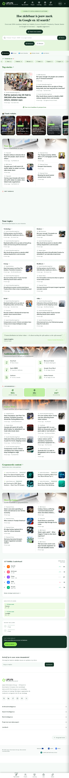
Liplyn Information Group (12, 750)
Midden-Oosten (34, 53)
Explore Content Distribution (56, 340)
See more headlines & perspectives (35, 107)
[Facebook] (13, 698)
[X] (4, 698)
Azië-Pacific (45, 53)
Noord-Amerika (23, 53)
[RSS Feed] (26, 698)
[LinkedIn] (8, 698)
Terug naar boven (60, 737)
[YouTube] (22, 698)
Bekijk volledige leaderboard (11, 593)
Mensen (41, 43)
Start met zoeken (35, 31)
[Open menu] (65, 4)
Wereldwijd (6, 53)
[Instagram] (17, 698)
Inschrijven (49, 664)
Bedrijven (30, 43)
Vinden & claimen (9, 644)
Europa (13, 53)
